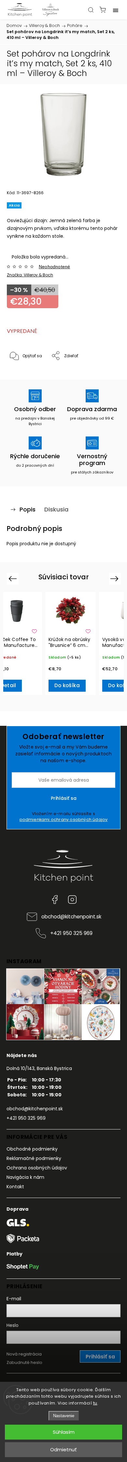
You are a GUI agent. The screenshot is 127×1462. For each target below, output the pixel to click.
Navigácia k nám (25, 1177)
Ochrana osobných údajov (37, 1168)
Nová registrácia (24, 1354)
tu (95, 1403)
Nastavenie (63, 1415)
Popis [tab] (27, 509)
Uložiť (22, 376)
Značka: (30, 275)
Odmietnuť (63, 1449)
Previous (13, 578)
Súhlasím (64, 1432)
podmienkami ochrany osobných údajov (64, 819)
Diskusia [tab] (56, 509)
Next (115, 578)
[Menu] (115, 9)
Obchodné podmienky (32, 1149)
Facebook (55, 899)
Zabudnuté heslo (24, 1362)
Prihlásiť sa (64, 798)
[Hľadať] (91, 10)
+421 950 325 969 (71, 933)
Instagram (72, 899)
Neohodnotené (54, 266)
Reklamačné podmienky (34, 1158)
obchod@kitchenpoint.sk (71, 916)
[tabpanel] (70, 643)
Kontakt (15, 1186)
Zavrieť (104, 372)
